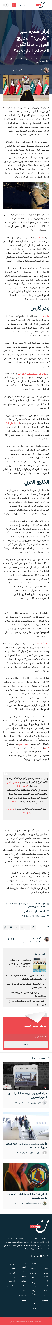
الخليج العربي (28, 911)
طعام (34, 1298)
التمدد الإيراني (40, 911)
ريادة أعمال (32, 1278)
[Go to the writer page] (46, 939)
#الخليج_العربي (13, 782)
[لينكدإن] (7, 939)
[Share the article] (37, 58)
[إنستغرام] (10, 939)
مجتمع (45, 1268)
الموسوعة (22, 1295)
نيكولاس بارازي (36, 1103)
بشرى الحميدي (35, 1153)
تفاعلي (23, 1290)
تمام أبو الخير (37, 70)
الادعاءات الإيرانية (13, 423)
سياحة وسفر (34, 1284)
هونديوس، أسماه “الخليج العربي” (32, 373)
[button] (47, 5)
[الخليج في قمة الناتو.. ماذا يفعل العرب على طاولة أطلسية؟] (26, 1177)
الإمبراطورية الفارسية (37, 903)
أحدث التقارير (24, 1265)
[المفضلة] (14, 5)
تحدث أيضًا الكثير (42, 643)
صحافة (33, 1268)
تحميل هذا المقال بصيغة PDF (33, 916)
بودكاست (23, 1286)
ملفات (24, 1271)
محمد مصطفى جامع (33, 1203)
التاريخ (25, 903)
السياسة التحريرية (12, 1279)
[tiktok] (31, 1256)
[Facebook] (47, 1256)
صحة (34, 1303)
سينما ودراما (34, 1292)
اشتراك (26, 1044)
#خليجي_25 (22, 786)
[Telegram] (34, 1256)
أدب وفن (33, 1273)
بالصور (24, 1300)
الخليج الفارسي (33, 906)
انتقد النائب (39, 237)
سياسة (46, 1263)
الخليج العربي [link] (23, 744)
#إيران (14, 801)
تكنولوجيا (45, 1300)
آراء (47, 1281)
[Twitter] (44, 1256)
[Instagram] (37, 1256)
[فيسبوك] (13, 939)
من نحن (12, 1263)
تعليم (46, 1295)
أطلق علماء (44, 316)
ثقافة (34, 1308)
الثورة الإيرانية (17, 903)
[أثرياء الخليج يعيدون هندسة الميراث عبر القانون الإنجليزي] (26, 1076)
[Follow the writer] (27, 937)
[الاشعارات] (19, 5)
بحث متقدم (11, 1286)
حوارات (23, 1281)
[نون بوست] (40, 5)
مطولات (23, 1276)
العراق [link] (46, 747)
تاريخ (46, 1286)
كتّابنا (13, 1268)
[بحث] (24, 5)
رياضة (46, 1290)
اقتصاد (34, 1263)
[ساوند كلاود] (4, 939)
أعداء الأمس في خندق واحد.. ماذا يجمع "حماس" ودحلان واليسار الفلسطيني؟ (20, 963)
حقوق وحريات (45, 1275)
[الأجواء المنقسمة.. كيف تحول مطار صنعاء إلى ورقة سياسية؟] (26, 1126)
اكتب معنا (12, 1273)
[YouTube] (41, 1256)
